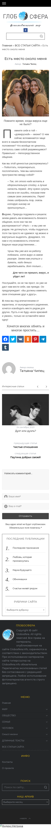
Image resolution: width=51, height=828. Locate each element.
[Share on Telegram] (42, 339)
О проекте (8, 768)
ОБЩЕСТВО (9, 715)
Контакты (7, 762)
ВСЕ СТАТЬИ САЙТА (27, 45)
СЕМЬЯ (6, 722)
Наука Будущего (22, 570)
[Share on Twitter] (13, 339)
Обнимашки (20, 579)
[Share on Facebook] (5, 339)
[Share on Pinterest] (35, 339)
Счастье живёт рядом (25, 588)
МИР (4, 709)
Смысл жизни (10, 734)
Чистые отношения (25, 445)
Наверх (23, 818)
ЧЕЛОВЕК (7, 728)
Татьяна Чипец (29, 63)
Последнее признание (26, 548)
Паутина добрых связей (25, 455)
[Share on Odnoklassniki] (27, 339)
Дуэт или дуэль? (25, 430)
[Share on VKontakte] (20, 339)
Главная (7, 45)
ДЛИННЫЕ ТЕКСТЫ (13, 740)
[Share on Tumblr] (5, 347)
